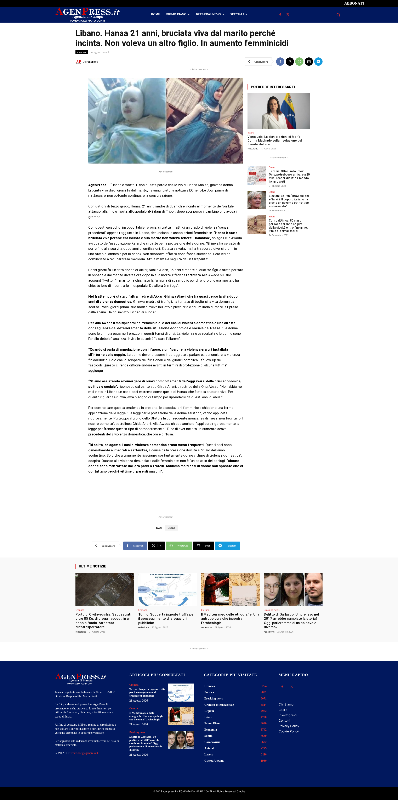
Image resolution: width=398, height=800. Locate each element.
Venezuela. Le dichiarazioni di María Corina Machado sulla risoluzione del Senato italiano (275, 140)
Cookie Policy (289, 731)
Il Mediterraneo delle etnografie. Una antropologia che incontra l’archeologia (230, 618)
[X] (288, 15)
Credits (241, 791)
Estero (81, 52)
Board (283, 710)
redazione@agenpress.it (84, 753)
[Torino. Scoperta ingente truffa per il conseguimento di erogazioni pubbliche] (167, 589)
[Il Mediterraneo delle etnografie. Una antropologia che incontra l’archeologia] (230, 589)
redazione (92, 61)
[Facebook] (280, 15)
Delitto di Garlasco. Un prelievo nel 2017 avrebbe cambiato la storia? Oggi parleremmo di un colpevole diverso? (291, 620)
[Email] (309, 61)
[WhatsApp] (299, 61)
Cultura (205, 610)
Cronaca (79, 610)
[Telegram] (318, 61)
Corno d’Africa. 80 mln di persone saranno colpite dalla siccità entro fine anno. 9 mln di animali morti (288, 226)
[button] (338, 15)
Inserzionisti (288, 715)
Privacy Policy (289, 726)
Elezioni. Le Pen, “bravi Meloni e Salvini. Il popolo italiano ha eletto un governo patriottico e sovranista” (289, 201)
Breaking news (271, 610)
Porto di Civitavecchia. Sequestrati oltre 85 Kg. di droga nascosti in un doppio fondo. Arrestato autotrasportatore (103, 620)
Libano (171, 528)
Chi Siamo (286, 704)
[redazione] (79, 62)
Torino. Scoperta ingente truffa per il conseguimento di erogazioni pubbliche (166, 618)
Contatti (284, 720)
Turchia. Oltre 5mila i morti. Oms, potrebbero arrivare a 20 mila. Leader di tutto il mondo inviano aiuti (289, 176)
